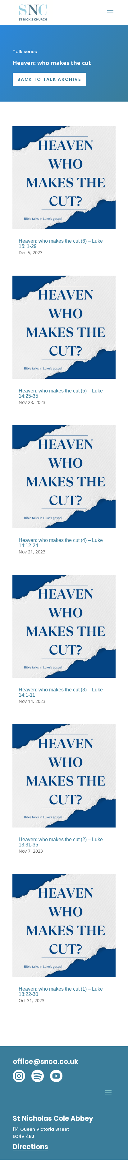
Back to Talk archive (49, 79)
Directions (30, 1147)
